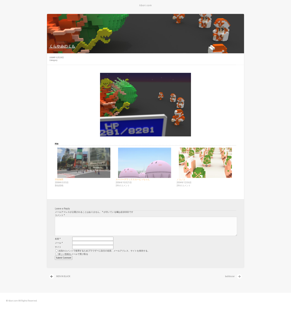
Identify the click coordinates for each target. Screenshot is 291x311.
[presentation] (51, 276)
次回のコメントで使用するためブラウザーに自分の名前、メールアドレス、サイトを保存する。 (104, 251)
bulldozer (233, 276)
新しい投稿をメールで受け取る (73, 254)
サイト (58, 247)
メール (59, 243)
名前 (58, 239)
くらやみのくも (62, 46)
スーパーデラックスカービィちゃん (133, 179)
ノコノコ (181, 179)
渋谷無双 (59, 179)
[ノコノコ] (205, 163)
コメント (60, 215)
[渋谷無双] (84, 163)
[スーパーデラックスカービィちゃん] (144, 163)
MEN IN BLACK (60, 276)
